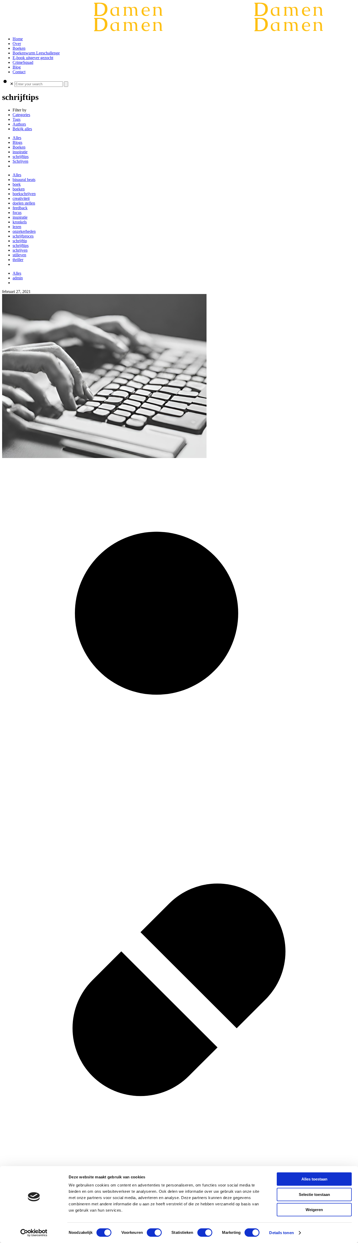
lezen (17, 226)
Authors (19, 124)
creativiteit (21, 198)
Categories (21, 114)
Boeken (19, 147)
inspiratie (20, 152)
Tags (16, 119)
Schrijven (20, 161)
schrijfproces (23, 236)
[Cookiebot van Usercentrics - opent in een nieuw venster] (34, 1233)
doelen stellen (24, 203)
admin (18, 278)
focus (17, 212)
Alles (17, 137)
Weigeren (314, 1209)
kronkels (20, 222)
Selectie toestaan (314, 1194)
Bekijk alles (22, 129)
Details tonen (281, 1232)
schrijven (20, 250)
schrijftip (20, 241)
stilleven (19, 255)
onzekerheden (24, 231)
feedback (20, 208)
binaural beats (24, 179)
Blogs (17, 142)
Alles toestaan (314, 1179)
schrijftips (21, 156)
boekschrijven (24, 193)
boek (17, 184)
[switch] (154, 1232)
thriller (18, 259)
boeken (19, 189)
